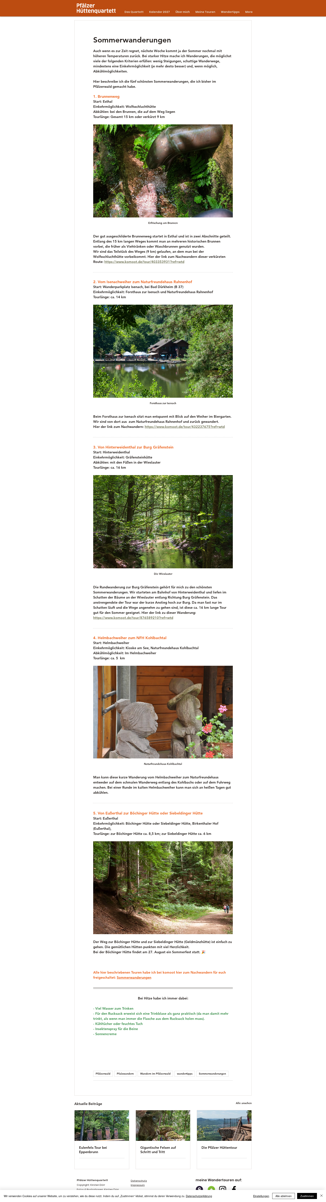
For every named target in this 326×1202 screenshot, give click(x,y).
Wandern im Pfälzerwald (155, 1073)
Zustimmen (307, 1196)
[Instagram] (222, 1189)
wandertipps (184, 1073)
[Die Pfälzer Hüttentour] (224, 1125)
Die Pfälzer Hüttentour (219, 1147)
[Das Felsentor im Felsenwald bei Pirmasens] (163, 1125)
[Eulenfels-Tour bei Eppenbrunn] (102, 1125)
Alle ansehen (244, 1103)
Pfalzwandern (125, 1073)
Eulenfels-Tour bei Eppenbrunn (93, 1149)
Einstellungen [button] (261, 1196)
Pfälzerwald (103, 1073)
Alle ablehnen (283, 1196)
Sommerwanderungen (212, 1073)
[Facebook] (234, 1189)
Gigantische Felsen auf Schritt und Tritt (158, 1149)
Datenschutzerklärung (199, 1196)
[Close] (321, 1196)
